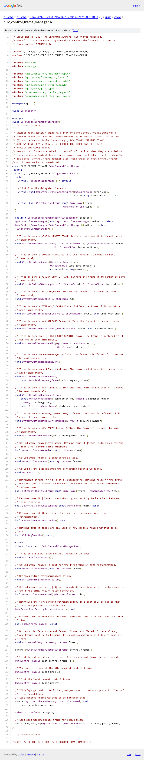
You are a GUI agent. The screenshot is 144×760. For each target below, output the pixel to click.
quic (108, 17)
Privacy (31, 754)
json (137, 754)
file (75, 30)
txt (129, 754)
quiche (9, 17)
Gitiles (21, 754)
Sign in (136, 5)
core (117, 17)
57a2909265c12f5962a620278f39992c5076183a (64, 17)
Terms (40, 754)
